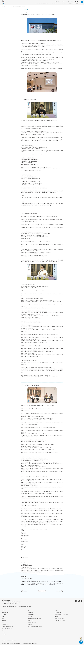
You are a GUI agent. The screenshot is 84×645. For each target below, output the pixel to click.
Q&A (56, 1)
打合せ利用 (57, 616)
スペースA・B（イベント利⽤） (61, 620)
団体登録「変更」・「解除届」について (62, 614)
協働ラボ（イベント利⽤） (60, 618)
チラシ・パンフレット (5, 624)
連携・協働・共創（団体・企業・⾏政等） (34, 618)
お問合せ (63, 1)
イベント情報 (54, 3)
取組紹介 (59, 3)
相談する (64, 3)
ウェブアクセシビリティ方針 (13, 640)
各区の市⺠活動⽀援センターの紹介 (7, 628)
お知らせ (3, 622)
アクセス (59, 1)
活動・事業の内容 (31, 614)
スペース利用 (75, 3)
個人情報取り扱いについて (5, 640)
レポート (3, 616)
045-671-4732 (6, 603)
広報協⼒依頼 (30, 624)
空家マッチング (30, 620)
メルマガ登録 (67, 1)
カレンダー (24, 606)
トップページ (37, 3)
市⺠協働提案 (69, 3)
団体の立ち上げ (30, 612)
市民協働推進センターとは (45, 3)
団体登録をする (58, 612)
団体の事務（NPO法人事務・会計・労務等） (35, 626)
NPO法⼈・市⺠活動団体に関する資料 (7, 626)
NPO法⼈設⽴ (30, 616)
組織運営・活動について (32, 622)
